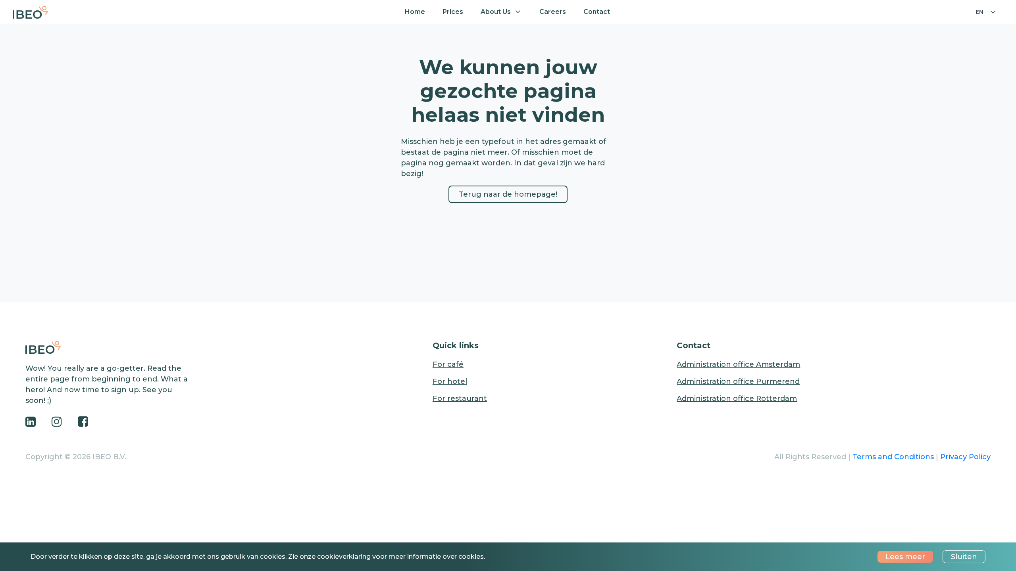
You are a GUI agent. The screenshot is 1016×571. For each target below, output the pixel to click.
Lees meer (905, 556)
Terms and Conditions (893, 456)
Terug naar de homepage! (508, 194)
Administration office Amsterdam (738, 364)
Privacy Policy (965, 456)
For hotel (450, 381)
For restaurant (460, 398)
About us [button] (496, 11)
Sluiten (964, 556)
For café (448, 364)
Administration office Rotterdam (737, 398)
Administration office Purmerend (738, 381)
